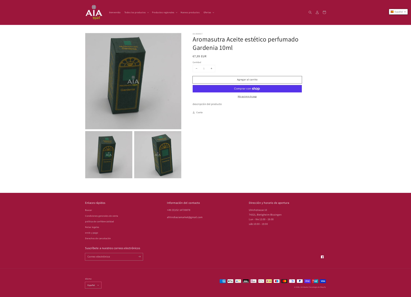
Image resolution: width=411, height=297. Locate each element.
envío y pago (91, 232)
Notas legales (92, 227)
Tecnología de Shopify (317, 287)
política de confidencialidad (99, 221)
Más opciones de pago (247, 96)
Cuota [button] (199, 112)
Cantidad (197, 62)
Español (91, 285)
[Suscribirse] (139, 256)
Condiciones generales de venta (101, 215)
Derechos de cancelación (98, 238)
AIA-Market (305, 287)
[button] (310, 12)
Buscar (88, 210)
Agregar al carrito (247, 79)
